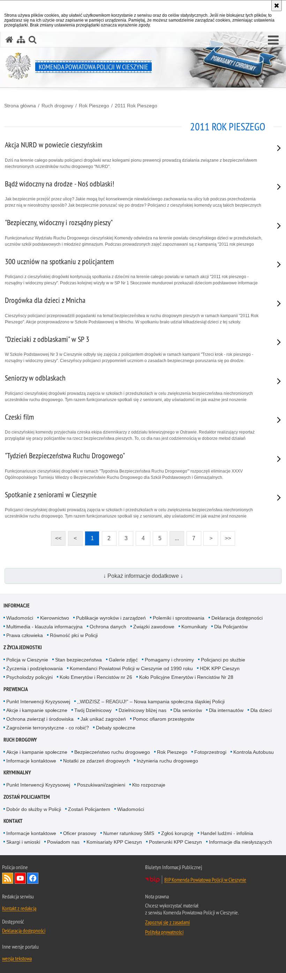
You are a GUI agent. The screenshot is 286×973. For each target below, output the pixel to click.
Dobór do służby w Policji (33, 809)
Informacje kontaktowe (31, 761)
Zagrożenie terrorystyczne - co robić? (47, 727)
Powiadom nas (63, 842)
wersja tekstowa (17, 958)
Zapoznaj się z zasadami (167, 922)
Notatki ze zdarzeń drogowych (96, 761)
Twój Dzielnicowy (93, 710)
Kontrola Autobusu (253, 752)
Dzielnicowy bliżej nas (142, 710)
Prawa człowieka (24, 635)
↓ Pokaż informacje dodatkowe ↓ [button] (143, 576)
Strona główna (20, 105)
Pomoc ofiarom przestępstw (163, 719)
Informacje (16, 605)
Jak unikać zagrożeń (103, 719)
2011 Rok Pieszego (136, 105)
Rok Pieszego (94, 105)
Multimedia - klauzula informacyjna (44, 626)
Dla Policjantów (231, 626)
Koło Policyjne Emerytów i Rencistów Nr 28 (186, 677)
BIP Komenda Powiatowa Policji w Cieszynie (205, 879)
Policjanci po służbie (223, 659)
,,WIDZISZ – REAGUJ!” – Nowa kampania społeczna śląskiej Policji (151, 701)
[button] (273, 40)
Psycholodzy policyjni (29, 677)
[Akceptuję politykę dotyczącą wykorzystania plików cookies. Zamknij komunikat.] (276, 5)
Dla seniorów (187, 710)
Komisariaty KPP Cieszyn (114, 842)
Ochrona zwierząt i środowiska (40, 719)
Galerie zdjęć (123, 659)
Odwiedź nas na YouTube (20, 878)
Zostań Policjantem (26, 796)
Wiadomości (19, 618)
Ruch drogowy (57, 105)
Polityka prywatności (164, 931)
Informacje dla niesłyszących (240, 842)
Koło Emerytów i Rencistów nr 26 (96, 677)
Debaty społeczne (115, 727)
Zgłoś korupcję (177, 833)
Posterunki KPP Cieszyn (175, 842)
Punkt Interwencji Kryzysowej (38, 701)
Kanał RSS (7, 878)
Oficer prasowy (79, 833)
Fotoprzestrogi (210, 752)
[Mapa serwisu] (21, 39)
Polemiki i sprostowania (178, 618)
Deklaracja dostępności (237, 618)
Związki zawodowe (153, 626)
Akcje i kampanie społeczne (36, 710)
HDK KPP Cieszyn (220, 668)
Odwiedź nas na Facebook (32, 878)
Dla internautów (226, 710)
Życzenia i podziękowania (34, 668)
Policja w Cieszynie (27, 659)
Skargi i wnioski (23, 842)
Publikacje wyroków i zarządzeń (111, 618)
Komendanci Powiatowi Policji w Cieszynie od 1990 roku (131, 668)
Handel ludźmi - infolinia (227, 833)
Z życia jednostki (22, 647)
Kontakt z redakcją (19, 908)
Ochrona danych (108, 626)
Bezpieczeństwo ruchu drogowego (112, 752)
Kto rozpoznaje (148, 785)
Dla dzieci (261, 710)
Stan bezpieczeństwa (78, 659)
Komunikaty (194, 626)
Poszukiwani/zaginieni (101, 785)
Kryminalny (17, 772)
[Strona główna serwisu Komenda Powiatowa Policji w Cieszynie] (9, 39)
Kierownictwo (54, 618)
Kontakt (13, 821)
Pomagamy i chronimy (169, 659)
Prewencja (15, 689)
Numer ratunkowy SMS (128, 833)
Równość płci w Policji (74, 635)
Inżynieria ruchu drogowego (167, 761)
